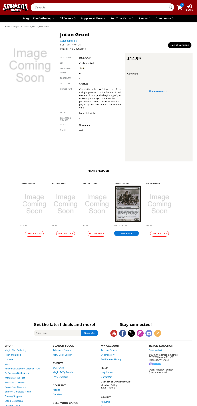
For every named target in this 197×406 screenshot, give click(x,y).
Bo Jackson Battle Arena (17, 373)
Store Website (156, 350)
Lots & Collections (14, 401)
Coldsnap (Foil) (68, 40)
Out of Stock (34, 233)
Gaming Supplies (13, 396)
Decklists (57, 394)
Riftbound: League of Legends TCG (22, 368)
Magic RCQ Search (63, 372)
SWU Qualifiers (60, 377)
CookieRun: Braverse (15, 387)
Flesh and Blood (13, 355)
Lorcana (9, 359)
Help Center (107, 372)
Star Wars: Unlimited (15, 382)
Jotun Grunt (27, 183)
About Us (105, 402)
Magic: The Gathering (15, 350)
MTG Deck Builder (62, 355)
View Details (126, 233)
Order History (108, 355)
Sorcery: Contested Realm (18, 391)
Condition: (132, 73)
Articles (56, 390)
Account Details (109, 350)
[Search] (170, 7)
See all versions (180, 45)
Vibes (7, 364)
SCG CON (58, 368)
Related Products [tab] (98, 170)
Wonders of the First (15, 378)
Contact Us (106, 377)
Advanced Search (62, 350)
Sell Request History (111, 359)
